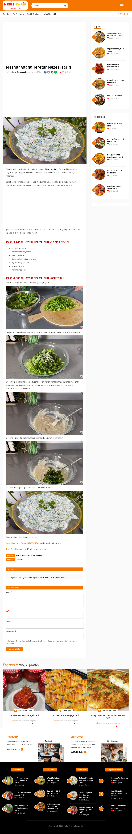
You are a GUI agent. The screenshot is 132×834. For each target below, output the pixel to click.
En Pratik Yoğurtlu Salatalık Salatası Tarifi (86, 780)
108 (82, 800)
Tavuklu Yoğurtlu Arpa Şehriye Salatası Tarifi (85, 795)
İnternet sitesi (11, 631)
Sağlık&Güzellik (49, 14)
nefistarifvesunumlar (19, 72)
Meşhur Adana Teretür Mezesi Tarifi (29, 556)
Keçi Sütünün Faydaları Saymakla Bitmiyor (119, 793)
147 (110, 191)
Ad (7, 611)
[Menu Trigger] (121, 5)
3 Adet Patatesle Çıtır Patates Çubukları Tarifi (53, 806)
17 (118, 726)
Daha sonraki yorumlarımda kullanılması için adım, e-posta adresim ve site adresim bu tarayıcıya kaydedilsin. (41, 642)
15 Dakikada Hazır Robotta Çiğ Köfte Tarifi (86, 810)
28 (76, 723)
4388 (111, 54)
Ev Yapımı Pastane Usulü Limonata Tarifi (21, 780)
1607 (111, 38)
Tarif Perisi (11, 549)
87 (17, 798)
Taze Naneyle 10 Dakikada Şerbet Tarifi (21, 808)
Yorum (9, 592)
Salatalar (19, 559)
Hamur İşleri (67, 711)
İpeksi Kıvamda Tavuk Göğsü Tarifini (22, 543)
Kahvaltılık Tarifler (25, 711)
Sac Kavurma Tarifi (114, 96)
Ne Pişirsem (18, 14)
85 (17, 785)
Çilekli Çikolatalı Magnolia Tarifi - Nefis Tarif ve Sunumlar (41, 578)
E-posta (9, 621)
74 (49, 811)
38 (49, 796)
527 (114, 798)
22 (34, 723)
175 (110, 175)
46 (82, 785)
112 (17, 813)
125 (110, 160)
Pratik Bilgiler (33, 14)
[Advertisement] (44, 41)
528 (114, 783)
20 (62, 72)
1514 (111, 85)
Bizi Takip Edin (13, 749)
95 (110, 128)
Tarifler (6, 14)
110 (82, 815)
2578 (111, 98)
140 (110, 144)
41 (49, 783)
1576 (111, 69)
